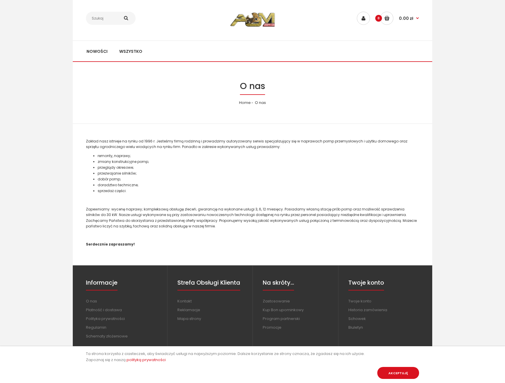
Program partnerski (281, 318)
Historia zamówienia (367, 310)
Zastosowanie (276, 301)
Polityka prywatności (105, 318)
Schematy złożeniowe (107, 336)
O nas (260, 102)
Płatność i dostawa (104, 310)
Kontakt (184, 301)
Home (245, 102)
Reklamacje (188, 310)
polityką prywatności (146, 360)
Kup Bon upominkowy (283, 310)
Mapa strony (189, 318)
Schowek (357, 318)
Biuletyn (355, 327)
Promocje (272, 327)
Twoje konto (359, 301)
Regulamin (96, 327)
